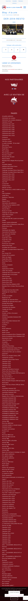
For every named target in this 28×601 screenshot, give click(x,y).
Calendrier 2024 (6, 361)
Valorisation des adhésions (9, 203)
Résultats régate (6, 573)
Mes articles (5, 459)
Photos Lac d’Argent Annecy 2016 (11, 355)
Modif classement (6, 475)
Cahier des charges (7, 270)
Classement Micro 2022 (8, 135)
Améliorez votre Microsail (9, 494)
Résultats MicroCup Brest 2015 (10, 290)
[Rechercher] (20, 7)
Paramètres (14, 598)
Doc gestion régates (7, 456)
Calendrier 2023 (6, 527)
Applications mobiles (7, 268)
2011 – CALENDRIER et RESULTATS (11, 556)
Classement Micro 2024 (8, 498)
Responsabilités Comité (8, 378)
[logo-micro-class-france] (11, 7)
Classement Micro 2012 (8, 125)
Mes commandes (6, 570)
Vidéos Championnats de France (11, 349)
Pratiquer (4, 228)
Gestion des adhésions (8, 506)
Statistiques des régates (8, 230)
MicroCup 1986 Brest (7, 423)
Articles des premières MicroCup (11, 390)
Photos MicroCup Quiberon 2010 (11, 284)
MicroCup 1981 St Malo (8, 448)
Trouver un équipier (7, 264)
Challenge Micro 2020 (8, 533)
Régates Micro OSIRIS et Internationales (13, 396)
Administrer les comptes (8, 118)
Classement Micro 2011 (8, 124)
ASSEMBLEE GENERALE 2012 (10, 419)
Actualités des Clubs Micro (9, 247)
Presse (4, 432)
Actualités (4, 342)
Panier (3, 571)
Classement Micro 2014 (8, 176)
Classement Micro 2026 (8, 502)
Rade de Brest (6, 158)
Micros (4, 326)
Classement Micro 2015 (8, 178)
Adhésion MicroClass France (9, 166)
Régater (4, 199)
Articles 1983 (5, 438)
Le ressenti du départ (7, 473)
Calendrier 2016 (6, 541)
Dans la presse (6, 276)
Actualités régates (7, 164)
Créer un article (6, 216)
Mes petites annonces (8, 394)
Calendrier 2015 (6, 543)
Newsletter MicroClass (8, 346)
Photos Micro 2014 (7, 282)
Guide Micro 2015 (6, 239)
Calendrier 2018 (6, 537)
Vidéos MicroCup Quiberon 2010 (11, 205)
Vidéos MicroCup (6, 340)
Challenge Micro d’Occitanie (9, 274)
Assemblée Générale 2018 (9, 400)
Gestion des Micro (7, 487)
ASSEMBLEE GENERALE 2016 (10, 407)
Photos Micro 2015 (7, 226)
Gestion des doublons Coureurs (10, 369)
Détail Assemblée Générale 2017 (10, 403)
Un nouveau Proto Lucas (8, 490)
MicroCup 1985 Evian (7, 434)
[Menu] (24, 7)
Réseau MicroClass (7, 245)
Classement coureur (7, 562)
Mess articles (5, 145)
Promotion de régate (7, 305)
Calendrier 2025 (6, 363)
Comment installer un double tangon (12, 425)
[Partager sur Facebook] (5, 50)
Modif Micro (5, 149)
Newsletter (14, 1)
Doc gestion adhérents (8, 454)
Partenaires (20, 1)
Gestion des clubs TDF (8, 483)
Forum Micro (8, 1)
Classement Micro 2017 (8, 180)
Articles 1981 (5, 446)
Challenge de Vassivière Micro (10, 299)
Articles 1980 (5, 450)
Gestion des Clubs (7, 481)
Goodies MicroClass (7, 303)
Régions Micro (6, 201)
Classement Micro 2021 (8, 133)
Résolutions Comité (7, 338)
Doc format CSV (6, 253)
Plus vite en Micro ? (7, 376)
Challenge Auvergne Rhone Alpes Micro (13, 170)
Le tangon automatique (8, 429)
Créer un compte (6, 579)
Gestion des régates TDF (8, 508)
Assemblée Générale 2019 (9, 398)
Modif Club (5, 330)
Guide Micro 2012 (6, 278)
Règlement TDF (6, 297)
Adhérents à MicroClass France (10, 359)
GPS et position (6, 235)
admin (20, 40)
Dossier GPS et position (8, 255)
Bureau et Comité (7, 210)
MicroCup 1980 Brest (7, 461)
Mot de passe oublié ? (8, 152)
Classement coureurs (7, 564)
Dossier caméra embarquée (9, 222)
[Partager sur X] (11, 50)
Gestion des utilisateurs (8, 467)
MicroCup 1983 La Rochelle (9, 440)
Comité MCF (5, 183)
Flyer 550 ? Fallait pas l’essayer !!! (11, 492)
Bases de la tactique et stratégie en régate (13, 452)
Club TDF (4, 181)
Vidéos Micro (5, 344)
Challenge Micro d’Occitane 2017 (11, 272)
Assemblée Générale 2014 (9, 415)
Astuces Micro (6, 208)
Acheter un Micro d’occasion (10, 313)
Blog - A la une (9, 12)
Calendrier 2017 (6, 539)
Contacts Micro (6, 185)
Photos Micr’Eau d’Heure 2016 (10, 371)
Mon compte (5, 151)
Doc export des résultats (8, 234)
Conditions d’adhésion (8, 504)
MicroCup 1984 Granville (8, 436)
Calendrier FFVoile (7, 122)
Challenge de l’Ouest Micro (9, 291)
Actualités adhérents (7, 116)
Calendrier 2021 (6, 531)
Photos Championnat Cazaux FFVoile (12, 347)
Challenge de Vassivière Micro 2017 (11, 301)
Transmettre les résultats (8, 307)
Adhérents (14, 3)
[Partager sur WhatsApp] (17, 50)
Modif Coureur (6, 332)
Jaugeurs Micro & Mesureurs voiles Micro (13, 224)
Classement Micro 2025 (8, 500)
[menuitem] (14, 3)
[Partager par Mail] (23, 50)
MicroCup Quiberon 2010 (9, 558)
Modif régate (5, 463)
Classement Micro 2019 (8, 131)
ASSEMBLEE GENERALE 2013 (10, 417)
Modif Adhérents (6, 328)
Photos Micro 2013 (7, 280)
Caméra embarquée (7, 168)
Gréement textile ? (7, 427)
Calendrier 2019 (6, 535)
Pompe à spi (5, 431)
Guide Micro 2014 (6, 237)
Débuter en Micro (6, 187)
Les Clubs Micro (6, 568)
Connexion (5, 137)
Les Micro (4, 324)
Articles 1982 (5, 442)
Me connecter (5, 581)
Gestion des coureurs (7, 485)
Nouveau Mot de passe (8, 156)
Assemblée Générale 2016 (9, 405)
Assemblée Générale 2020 (9, 392)
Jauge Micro (5, 195)
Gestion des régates (7, 471)
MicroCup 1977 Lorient (8, 469)
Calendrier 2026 (6, 367)
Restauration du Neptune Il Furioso (11, 515)
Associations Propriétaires (9, 232)
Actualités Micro (6, 207)
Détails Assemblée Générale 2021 (11, 320)
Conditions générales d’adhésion (11, 566)
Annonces (4, 266)
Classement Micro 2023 (8, 496)
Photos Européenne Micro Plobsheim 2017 (13, 336)
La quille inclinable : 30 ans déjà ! (11, 143)
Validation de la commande (9, 577)
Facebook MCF (6, 139)
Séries (3, 263)
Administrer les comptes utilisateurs (11, 120)
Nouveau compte (6, 154)
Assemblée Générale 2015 (9, 409)
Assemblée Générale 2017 (9, 402)
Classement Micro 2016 (8, 127)
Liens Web (5, 311)
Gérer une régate (6, 257)
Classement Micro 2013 (8, 174)
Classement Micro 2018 (8, 129)
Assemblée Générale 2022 (9, 519)
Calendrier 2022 (6, 529)
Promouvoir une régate (8, 243)
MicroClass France (7, 147)
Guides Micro (5, 322)
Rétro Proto (5, 465)
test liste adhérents (7, 575)
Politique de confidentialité (9, 514)
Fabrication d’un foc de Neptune (11, 488)
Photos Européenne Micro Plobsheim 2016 (13, 334)
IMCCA (4, 293)
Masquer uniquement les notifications (14, 595)
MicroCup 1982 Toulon (8, 444)
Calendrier (5, 319)
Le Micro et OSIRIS (7, 295)
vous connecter (11, 69)
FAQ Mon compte (7, 141)
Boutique (4, 560)
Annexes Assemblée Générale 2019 (11, 317)
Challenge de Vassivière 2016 (10, 212)
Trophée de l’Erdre (7, 309)
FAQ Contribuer (6, 193)
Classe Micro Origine (7, 214)
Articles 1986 (5, 421)
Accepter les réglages (14, 592)
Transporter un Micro (7, 357)
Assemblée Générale (7, 517)
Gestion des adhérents (8, 458)
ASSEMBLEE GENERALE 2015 (10, 411)
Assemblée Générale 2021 (9, 388)
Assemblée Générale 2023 (9, 521)
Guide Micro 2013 (6, 259)
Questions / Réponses (8, 197)
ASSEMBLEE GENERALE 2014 (10, 413)
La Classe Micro (6, 241)
